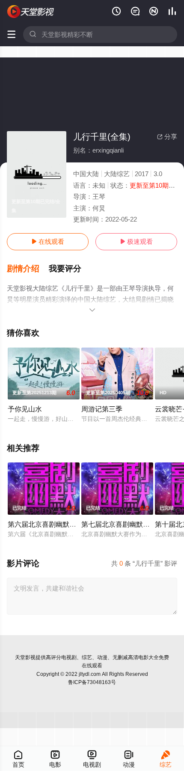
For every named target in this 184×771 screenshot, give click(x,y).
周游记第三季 (101, 409)
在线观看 (47, 241)
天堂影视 (25, 657)
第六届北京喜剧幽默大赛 (45, 524)
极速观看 (136, 241)
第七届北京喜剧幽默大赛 (119, 524)
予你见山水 (25, 409)
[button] (28, 268)
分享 (167, 136)
